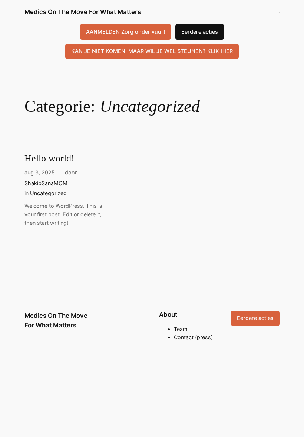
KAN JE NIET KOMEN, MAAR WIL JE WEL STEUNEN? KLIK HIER (152, 51)
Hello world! (49, 158)
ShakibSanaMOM (45, 183)
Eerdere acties (199, 32)
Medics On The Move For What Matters (82, 12)
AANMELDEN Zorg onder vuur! (125, 32)
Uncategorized (48, 193)
